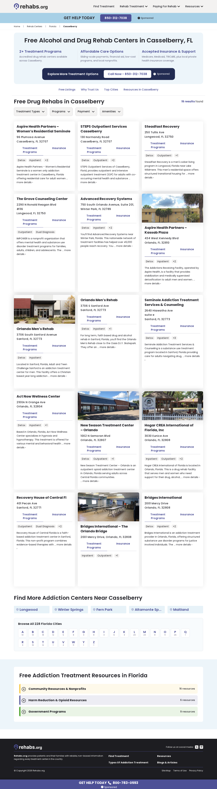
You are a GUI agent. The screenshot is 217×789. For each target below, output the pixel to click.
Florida (52, 26)
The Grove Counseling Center (42, 198)
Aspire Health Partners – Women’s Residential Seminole (43, 129)
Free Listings (67, 89)
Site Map (166, 770)
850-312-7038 (116, 18)
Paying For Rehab (164, 6)
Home (17, 26)
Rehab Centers (34, 26)
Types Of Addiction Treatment (128, 762)
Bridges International (163, 497)
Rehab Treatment (132, 6)
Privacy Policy (196, 770)
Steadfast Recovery (162, 126)
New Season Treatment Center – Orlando (107, 427)
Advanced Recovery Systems (106, 198)
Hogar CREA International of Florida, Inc (169, 427)
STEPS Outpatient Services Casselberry (104, 129)
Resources (192, 6)
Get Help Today (108, 782)
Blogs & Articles (167, 762)
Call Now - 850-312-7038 (127, 74)
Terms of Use (179, 770)
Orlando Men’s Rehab (35, 328)
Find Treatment (103, 6)
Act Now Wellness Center (38, 396)
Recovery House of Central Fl (41, 497)
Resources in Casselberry (141, 89)
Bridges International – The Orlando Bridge (104, 529)
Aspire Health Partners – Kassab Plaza (166, 230)
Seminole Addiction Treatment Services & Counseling (172, 302)
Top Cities (111, 89)
